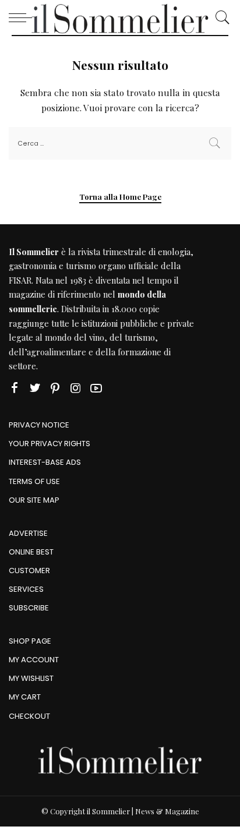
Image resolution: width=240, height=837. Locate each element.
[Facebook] (14, 388)
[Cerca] (219, 17)
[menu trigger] (23, 17)
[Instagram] (76, 388)
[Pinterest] (55, 388)
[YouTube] (96, 388)
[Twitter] (35, 388)
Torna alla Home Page (120, 197)
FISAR (20, 280)
